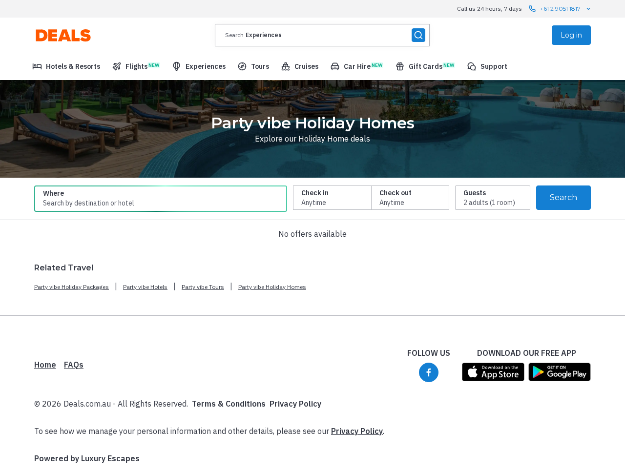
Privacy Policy (295, 404)
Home (45, 364)
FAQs (73, 364)
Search (563, 197)
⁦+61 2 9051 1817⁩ (560, 8)
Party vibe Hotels (145, 286)
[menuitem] (66, 66)
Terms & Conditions (229, 404)
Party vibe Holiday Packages (71, 286)
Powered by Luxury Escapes (87, 458)
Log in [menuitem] (571, 35)
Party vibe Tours (203, 286)
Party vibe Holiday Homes (272, 286)
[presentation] (322, 35)
